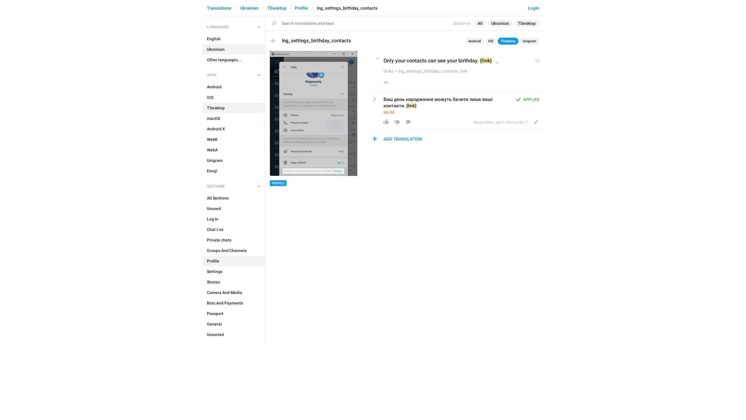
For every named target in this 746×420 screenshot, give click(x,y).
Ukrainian (249, 8)
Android (474, 41)
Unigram (529, 41)
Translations (219, 8)
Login (533, 8)
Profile (301, 8)
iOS (490, 41)
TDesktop (276, 8)
